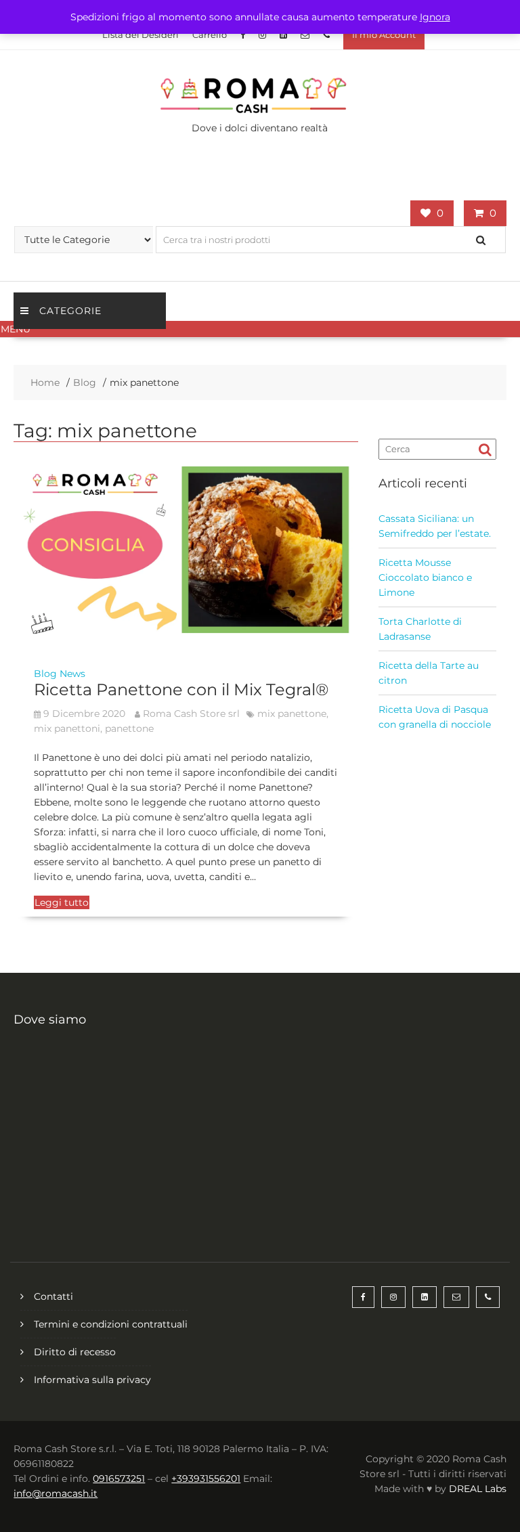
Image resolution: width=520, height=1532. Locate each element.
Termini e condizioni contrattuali (111, 1324)
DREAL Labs (477, 1489)
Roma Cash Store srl (191, 713)
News (72, 673)
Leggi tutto (62, 902)
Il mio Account (384, 34)
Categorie (70, 311)
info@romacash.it (56, 1493)
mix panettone (291, 713)
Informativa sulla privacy (92, 1380)
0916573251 (119, 1478)
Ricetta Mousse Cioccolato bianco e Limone (425, 577)
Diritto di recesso (75, 1352)
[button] (260, 329)
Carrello (209, 34)
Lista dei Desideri (140, 34)
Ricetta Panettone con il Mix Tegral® (181, 689)
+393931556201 (205, 1478)
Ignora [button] (435, 17)
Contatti (53, 1296)
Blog (45, 673)
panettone (129, 728)
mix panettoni (67, 728)
